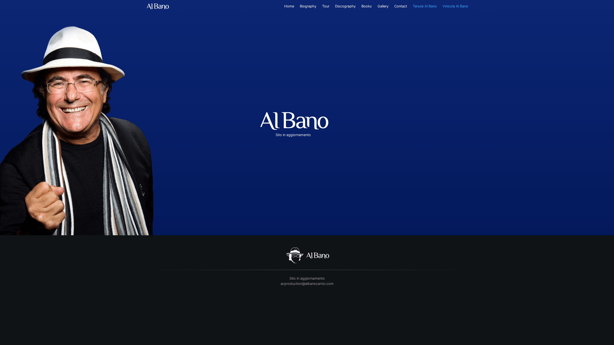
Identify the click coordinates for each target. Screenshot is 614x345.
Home (289, 6)
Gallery (383, 6)
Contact (400, 6)
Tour (325, 6)
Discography (345, 6)
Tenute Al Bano (425, 6)
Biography (308, 6)
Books (366, 6)
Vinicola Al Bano (455, 6)
